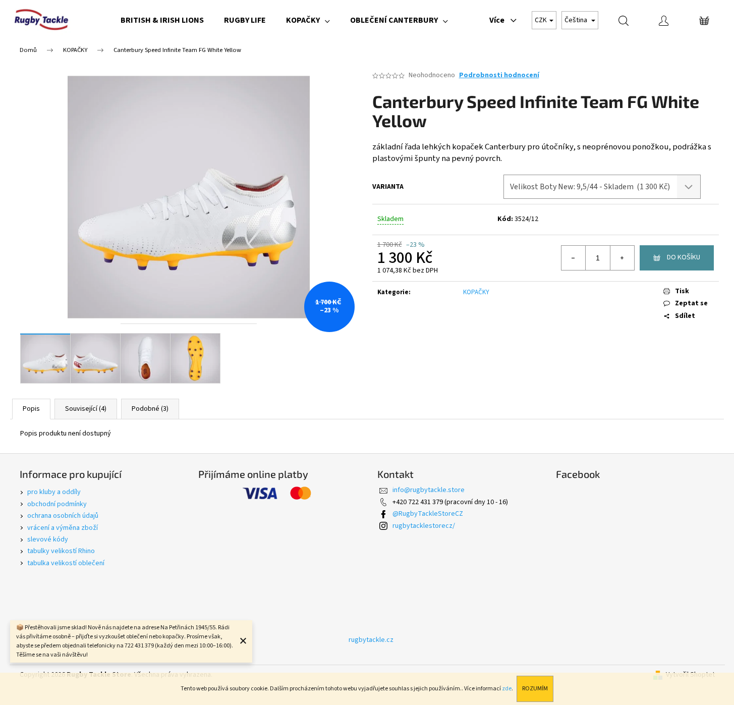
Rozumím (535, 688)
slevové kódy (47, 539)
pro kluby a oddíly (54, 492)
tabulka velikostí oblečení (65, 563)
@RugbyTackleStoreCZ (427, 514)
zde (507, 688)
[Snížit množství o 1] (573, 258)
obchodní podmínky (57, 504)
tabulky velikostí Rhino (61, 551)
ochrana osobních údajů (62, 516)
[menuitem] (162, 20)
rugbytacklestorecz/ (423, 526)
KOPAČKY (476, 292)
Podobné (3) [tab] (150, 409)
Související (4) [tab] (85, 409)
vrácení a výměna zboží (62, 528)
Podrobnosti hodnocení (499, 75)
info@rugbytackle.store (428, 490)
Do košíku (683, 257)
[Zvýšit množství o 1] (622, 258)
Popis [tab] (31, 409)
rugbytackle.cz (371, 640)
